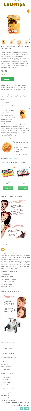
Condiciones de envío (6, 351)
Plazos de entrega (6, 366)
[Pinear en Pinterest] (20, 95)
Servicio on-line (5, 385)
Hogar (15, 158)
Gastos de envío (5, 364)
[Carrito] (29, 4)
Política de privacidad (6, 346)
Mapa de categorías (6, 393)
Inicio (2, 8)
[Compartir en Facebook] (7, 95)
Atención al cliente (6, 377)
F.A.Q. (2, 361)
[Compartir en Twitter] (11, 95)
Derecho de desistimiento (8, 353)
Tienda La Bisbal (5, 382)
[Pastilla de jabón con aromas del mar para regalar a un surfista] (8, 173)
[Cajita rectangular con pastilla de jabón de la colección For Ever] (23, 173)
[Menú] (2, 4)
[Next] (27, 24)
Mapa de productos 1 (6, 395)
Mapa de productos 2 (6, 398)
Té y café (10, 158)
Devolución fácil (5, 380)
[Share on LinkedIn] (25, 95)
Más (27, 408)
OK (21, 408)
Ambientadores (9, 8)
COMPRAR (7, 79)
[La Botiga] (14, 5)
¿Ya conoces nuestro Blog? (8, 400)
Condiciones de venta (6, 348)
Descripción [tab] (3, 99)
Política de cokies (5, 369)
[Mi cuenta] (26, 4)
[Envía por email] (16, 95)
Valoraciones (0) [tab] (5, 102)
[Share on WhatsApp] (2, 95)
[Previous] (3, 24)
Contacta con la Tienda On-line (9, 271)
